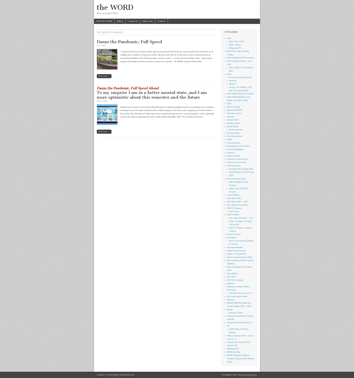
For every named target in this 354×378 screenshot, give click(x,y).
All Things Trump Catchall (240, 77)
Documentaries (233, 143)
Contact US (133, 21)
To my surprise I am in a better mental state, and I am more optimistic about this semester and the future (152, 93)
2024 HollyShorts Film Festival (240, 58)
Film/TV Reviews (234, 208)
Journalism (231, 237)
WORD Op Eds (233, 352)
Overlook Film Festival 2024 (241, 169)
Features (231, 153)
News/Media (232, 273)
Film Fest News (233, 166)
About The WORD (104, 21)
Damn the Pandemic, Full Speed (129, 41)
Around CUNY (233, 120)
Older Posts (147, 21)
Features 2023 (233, 156)
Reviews (232, 81)
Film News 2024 (234, 198)
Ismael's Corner (234, 234)
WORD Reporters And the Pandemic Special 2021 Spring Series (240, 358)
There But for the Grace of (240, 293)
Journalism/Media (234, 247)
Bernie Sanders (236, 130)
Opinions (231, 283)
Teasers (232, 84)
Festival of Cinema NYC (237, 159)
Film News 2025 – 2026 (237, 201)
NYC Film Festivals (235, 280)
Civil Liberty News (234, 136)
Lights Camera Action (236, 250)
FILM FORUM (233, 195)
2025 (229, 74)
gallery (120, 21)
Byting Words (233, 126)
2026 (229, 103)
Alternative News (234, 113)
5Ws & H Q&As (233, 107)
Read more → (104, 76)
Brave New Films (236, 41)
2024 (229, 38)
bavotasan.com (251, 375)
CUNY (229, 139)
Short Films (234, 211)
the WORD (115, 7)
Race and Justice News (237, 296)
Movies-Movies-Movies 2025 (239, 257)
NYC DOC (231, 277)
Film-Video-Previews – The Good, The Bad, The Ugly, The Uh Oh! (241, 221)
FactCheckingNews (235, 149)
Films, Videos (235, 45)
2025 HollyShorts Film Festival (240, 94)
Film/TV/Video (233, 214)
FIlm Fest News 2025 (236, 179)
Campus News (233, 133)
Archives (161, 21)
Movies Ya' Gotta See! (236, 254)
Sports (230, 309)
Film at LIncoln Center (236, 162)
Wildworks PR (235, 48)
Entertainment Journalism (238, 146)
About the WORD (234, 110)
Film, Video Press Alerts (237, 205)
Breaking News (233, 123)
